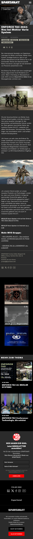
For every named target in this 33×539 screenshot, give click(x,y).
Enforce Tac (14, 40)
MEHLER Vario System (9, 219)
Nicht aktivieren (16, 529)
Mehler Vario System (7, 42)
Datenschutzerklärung (16, 524)
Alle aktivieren (16, 534)
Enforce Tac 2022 (24, 40)
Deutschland (5, 40)
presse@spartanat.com (8, 261)
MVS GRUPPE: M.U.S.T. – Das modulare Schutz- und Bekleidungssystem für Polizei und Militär (15, 239)
